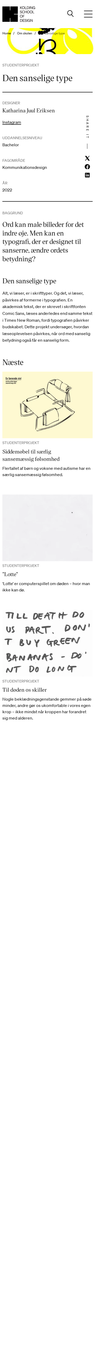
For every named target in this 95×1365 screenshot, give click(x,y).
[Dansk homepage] (18, 14)
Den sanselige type (51, 33)
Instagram (11, 122)
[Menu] (88, 14)
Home (6, 33)
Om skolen (24, 33)
